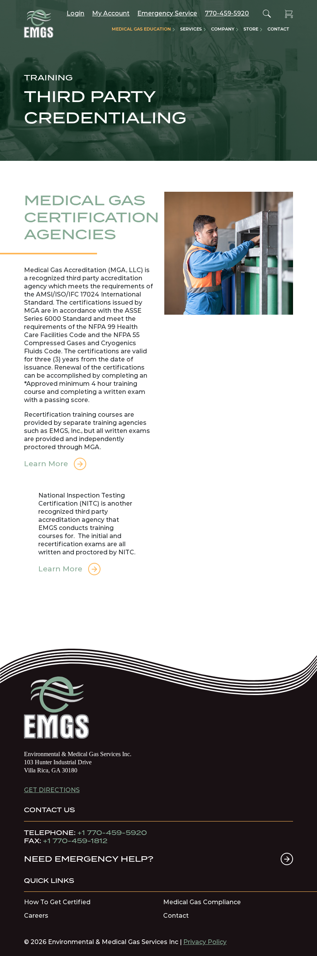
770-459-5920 (227, 13)
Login (75, 13)
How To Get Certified (57, 902)
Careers (36, 916)
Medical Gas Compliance (202, 902)
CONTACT (278, 29)
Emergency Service (167, 13)
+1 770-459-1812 (75, 841)
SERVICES (191, 29)
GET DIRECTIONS (52, 790)
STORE (251, 29)
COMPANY (222, 29)
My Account (111, 13)
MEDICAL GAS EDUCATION (141, 29)
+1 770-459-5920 (112, 832)
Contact (176, 916)
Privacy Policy (205, 942)
